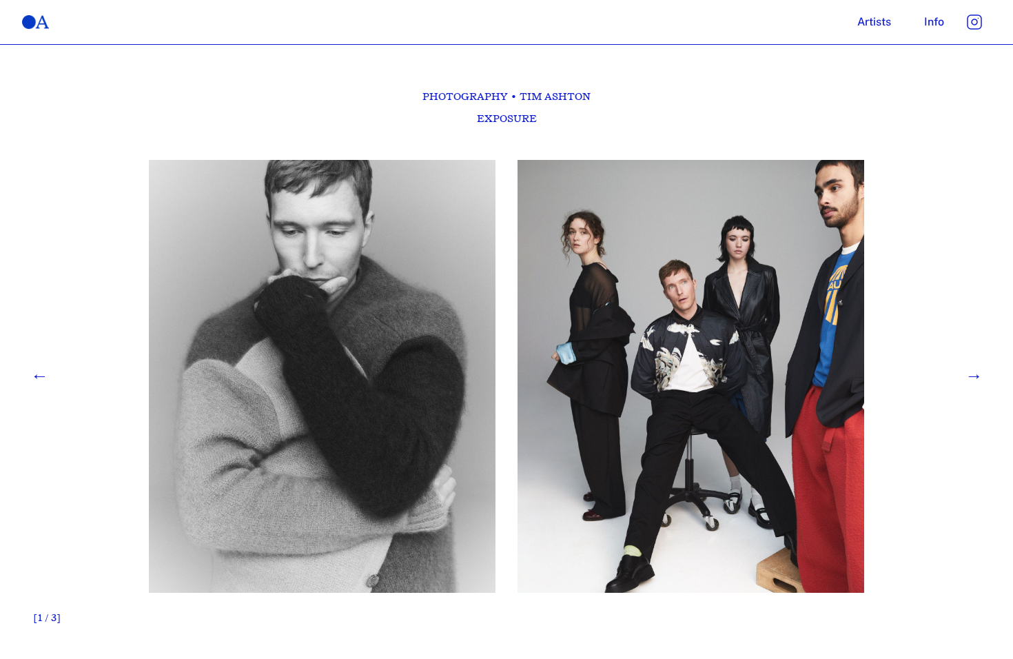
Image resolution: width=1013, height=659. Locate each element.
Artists (874, 21)
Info (934, 21)
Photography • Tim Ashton (506, 96)
